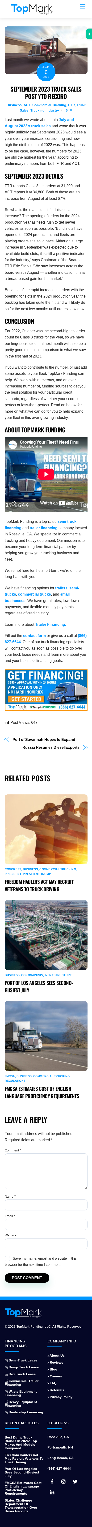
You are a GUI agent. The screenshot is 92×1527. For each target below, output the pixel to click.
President (13, 874)
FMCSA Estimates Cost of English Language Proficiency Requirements (42, 1092)
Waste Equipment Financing (21, 1393)
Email (10, 1216)
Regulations (15, 1080)
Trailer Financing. (50, 624)
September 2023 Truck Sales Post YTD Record (45, 92)
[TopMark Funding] (32, 12)
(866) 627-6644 (59, 1468)
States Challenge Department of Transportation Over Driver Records (21, 1506)
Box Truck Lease (22, 1374)
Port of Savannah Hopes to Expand (44, 740)
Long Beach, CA (60, 1458)
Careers (55, 1376)
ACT (27, 105)
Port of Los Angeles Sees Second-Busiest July (22, 1472)
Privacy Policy (60, 1397)
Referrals (56, 1390)
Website (11, 1235)
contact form (34, 636)
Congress (13, 869)
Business (14, 105)
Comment (13, 1150)
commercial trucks (34, 594)
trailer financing (44, 528)
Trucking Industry (44, 110)
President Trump (37, 874)
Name (10, 1196)
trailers (61, 588)
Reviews (56, 1362)
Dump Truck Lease (23, 1367)
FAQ (53, 1383)
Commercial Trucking (49, 105)
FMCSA (10, 1076)
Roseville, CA (58, 1437)
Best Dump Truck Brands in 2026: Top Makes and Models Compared (21, 1443)
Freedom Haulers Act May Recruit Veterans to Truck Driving (39, 885)
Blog (53, 1369)
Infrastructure (58, 975)
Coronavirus (32, 975)
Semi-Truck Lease (22, 1360)
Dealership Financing (25, 1412)
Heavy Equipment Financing (21, 1403)
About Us (57, 1355)
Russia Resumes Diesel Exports (50, 747)
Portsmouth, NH (60, 1447)
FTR (71, 105)
